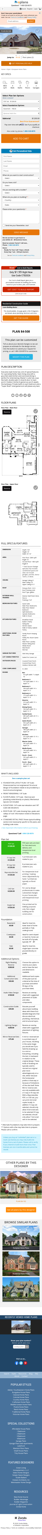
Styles (14, 1374)
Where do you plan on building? (15, 197)
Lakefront (21, 1446)
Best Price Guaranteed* (29, 121)
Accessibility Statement (33, 1528)
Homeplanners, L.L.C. (21, 1470)
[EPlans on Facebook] (16, 1363)
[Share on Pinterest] (29, 395)
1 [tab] (16, 56)
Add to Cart (21, 138)
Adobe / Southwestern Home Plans (21, 1390)
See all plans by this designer (21, 1209)
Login (36, 9)
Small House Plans (21, 1451)
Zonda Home (21, 1507)
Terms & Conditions (17, 17)
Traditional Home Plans (21, 1412)
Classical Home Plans (21, 1395)
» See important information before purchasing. (19, 828)
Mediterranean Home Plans (21, 1404)
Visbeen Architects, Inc (21, 1480)
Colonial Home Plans (21, 1397)
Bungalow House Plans (21, 1392)
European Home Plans (19, 69)
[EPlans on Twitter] (21, 1363)
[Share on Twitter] (25, 395)
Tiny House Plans (21, 1453)
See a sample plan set (21, 778)
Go (27, 1347)
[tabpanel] (21, 40)
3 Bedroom (21, 1436)
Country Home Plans (21, 1400)
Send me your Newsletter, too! (17, 225)
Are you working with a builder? (15, 190)
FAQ (36, 1374)
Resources (23, 1374)
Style (8, 69)
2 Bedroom (21, 1434)
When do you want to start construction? (18, 175)
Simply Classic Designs (21, 1475)
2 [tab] (19, 56)
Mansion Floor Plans (21, 1448)
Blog (31, 1374)
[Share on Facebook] (21, 395)
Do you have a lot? (10, 182)
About (16, 1376)
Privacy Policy (31, 17)
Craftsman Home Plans (21, 1402)
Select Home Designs (21, 1473)
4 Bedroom (21, 1438)
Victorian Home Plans (21, 1414)
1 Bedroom (21, 1431)
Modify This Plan (21, 357)
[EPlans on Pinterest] (25, 1363)
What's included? (8, 98)
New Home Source (21, 1497)
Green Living (21, 1468)
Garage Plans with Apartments (21, 1443)
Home (3, 69)
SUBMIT (31, 21)
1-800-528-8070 (26, 5)
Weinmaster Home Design (21, 1482)
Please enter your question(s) (14, 209)
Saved (24, 9)
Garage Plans (21, 1441)
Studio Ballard (21, 1477)
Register (30, 9)
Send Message (21, 232)
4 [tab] (26, 56)
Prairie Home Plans (21, 1407)
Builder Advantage (21, 1499)
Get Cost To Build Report (21, 289)
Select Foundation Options (13, 105)
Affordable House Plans (21, 1429)
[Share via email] (13, 395)
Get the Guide (21, 318)
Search (6, 1374)
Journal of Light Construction (21, 1504)
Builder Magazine (21, 1502)
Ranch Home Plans (21, 1409)
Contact (25, 1376)
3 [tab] (23, 56)
